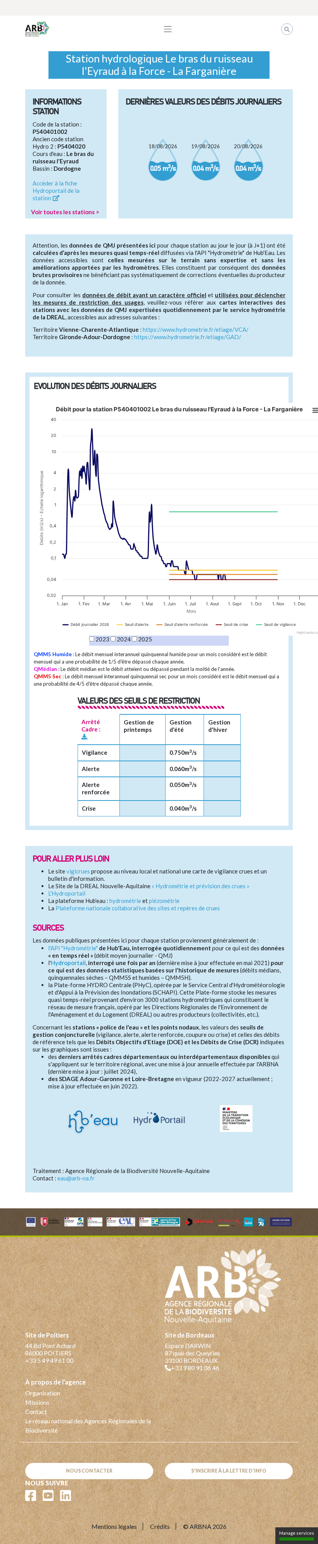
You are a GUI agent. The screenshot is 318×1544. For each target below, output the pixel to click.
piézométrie (164, 900)
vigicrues (78, 871)
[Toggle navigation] (168, 29)
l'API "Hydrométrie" (73, 947)
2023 (102, 639)
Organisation (42, 1393)
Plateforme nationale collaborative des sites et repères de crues (137, 908)
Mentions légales (114, 1526)
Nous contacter (89, 1471)
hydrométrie (125, 900)
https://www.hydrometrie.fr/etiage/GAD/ (187, 336)
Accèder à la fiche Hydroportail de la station (56, 190)
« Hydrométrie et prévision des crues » (200, 885)
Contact (36, 1411)
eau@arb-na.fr (76, 1178)
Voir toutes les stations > (65, 211)
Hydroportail (68, 962)
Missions (37, 1402)
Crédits (160, 1526)
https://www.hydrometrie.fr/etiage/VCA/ (196, 329)
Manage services (296, 1532)
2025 (145, 639)
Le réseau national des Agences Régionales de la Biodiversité (88, 1425)
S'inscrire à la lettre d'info (228, 1471)
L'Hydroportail (66, 893)
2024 (124, 639)
